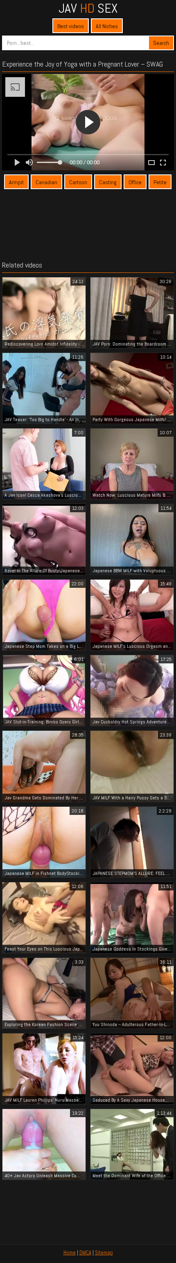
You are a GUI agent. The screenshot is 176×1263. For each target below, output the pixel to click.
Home (69, 1252)
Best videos (70, 26)
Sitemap (104, 1252)
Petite (160, 182)
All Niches (107, 26)
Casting (108, 182)
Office (135, 182)
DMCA (85, 1252)
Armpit (16, 182)
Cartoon (78, 182)
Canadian (46, 182)
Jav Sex (88, 8)
